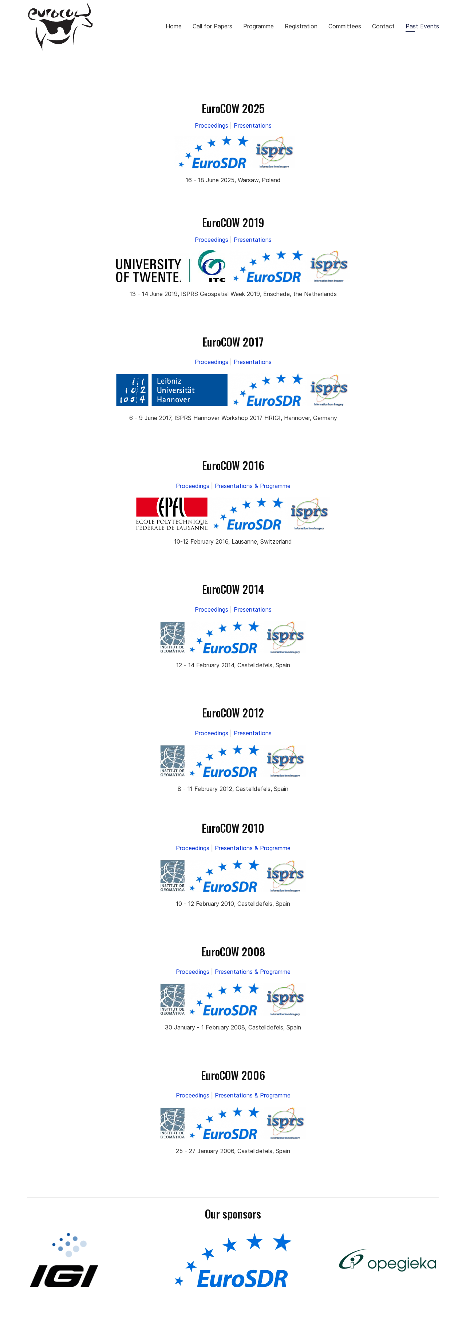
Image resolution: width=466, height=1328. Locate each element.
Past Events (422, 26)
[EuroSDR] (233, 1260)
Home (174, 26)
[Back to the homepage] (60, 26)
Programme (258, 26)
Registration (301, 26)
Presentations (253, 125)
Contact (383, 26)
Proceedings (211, 125)
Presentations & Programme (253, 485)
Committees (344, 26)
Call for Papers (212, 26)
